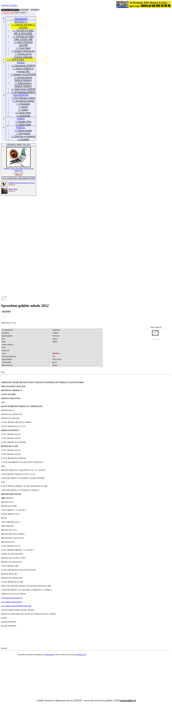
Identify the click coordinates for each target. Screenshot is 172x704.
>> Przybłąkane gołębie (23, 97)
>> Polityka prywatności (23, 136)
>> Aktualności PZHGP (23, 65)
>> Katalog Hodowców (23, 51)
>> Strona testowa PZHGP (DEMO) (23, 79)
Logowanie (34, 10)
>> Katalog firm (23, 121)
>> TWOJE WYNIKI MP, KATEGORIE (23, 32)
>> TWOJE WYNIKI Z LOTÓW (23, 26)
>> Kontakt (23, 139)
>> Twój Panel (23, 48)
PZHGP (21, 62)
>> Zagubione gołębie (23, 100)
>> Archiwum (23, 115)
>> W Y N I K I (15, 59)
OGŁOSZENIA (21, 95)
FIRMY (21, 118)
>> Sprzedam (23, 103)
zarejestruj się (81, 655)
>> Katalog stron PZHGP (23, 74)
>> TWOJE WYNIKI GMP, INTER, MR (23, 38)
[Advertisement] (18, 233)
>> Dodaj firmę (23, 124)
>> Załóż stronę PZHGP (23, 89)
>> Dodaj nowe (23, 112)
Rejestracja (24, 10)
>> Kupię (23, 106)
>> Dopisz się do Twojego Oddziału (23, 55)
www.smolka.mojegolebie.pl (11, 602)
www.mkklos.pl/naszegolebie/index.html (16, 606)
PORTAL (21, 127)
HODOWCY (21, 21)
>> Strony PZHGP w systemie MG (23, 70)
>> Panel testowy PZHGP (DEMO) (23, 84)
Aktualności (20, 18)
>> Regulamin (23, 133)
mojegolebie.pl (128, 700)
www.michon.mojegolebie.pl (11, 598)
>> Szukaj (23, 109)
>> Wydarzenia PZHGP (23, 91)
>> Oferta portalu (23, 130)
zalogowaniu (49, 655)
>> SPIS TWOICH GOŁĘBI (23, 43)
